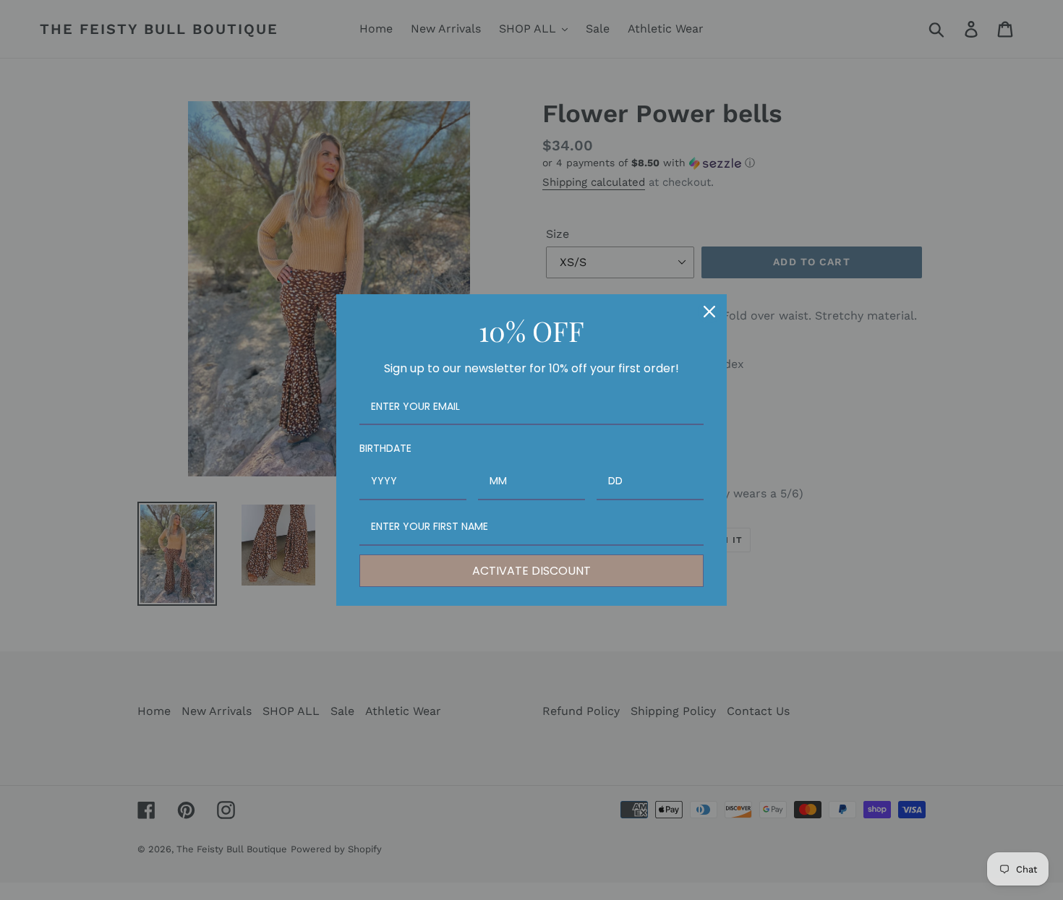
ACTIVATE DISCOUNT (531, 570)
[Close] (709, 311)
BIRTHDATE (385, 448)
